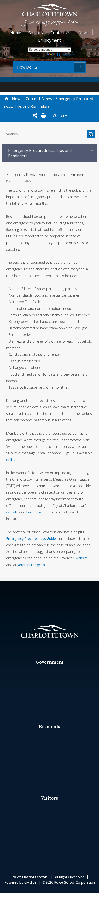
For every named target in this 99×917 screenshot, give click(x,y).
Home (15, 32)
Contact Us (60, 32)
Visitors (36, 32)
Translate (65, 54)
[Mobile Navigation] (49, 87)
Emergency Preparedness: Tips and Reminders (40, 153)
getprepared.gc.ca (31, 564)
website (12, 512)
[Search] (91, 134)
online (11, 459)
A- (55, 115)
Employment (49, 40)
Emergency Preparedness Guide (31, 538)
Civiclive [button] (30, 882)
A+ (64, 115)
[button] (49, 16)
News (83, 32)
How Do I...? (27, 67)
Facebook (34, 512)
